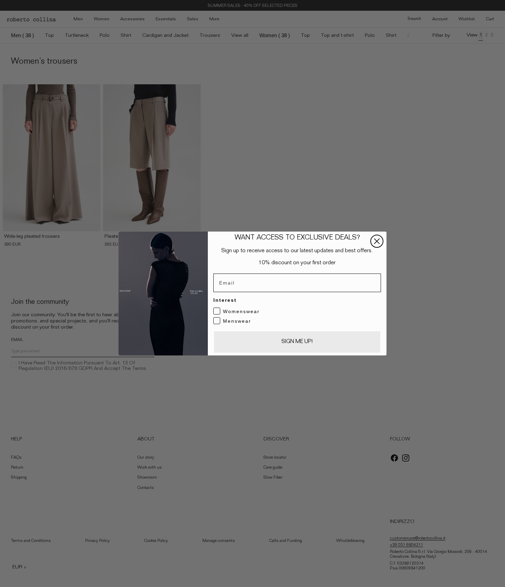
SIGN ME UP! (297, 342)
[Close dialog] (377, 241)
